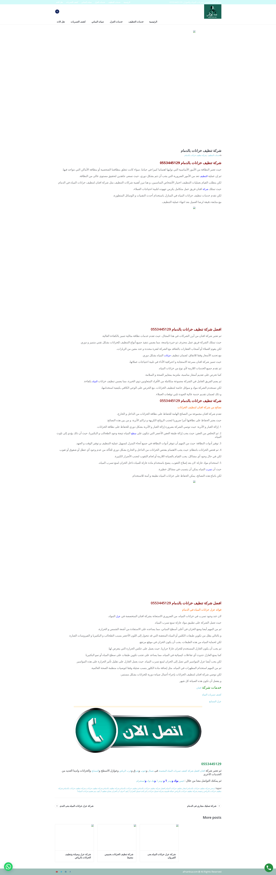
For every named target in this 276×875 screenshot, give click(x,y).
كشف (184, 770)
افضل (196, 770)
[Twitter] (61, 871)
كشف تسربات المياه (211, 694)
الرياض (122, 770)
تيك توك (150, 780)
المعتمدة (163, 770)
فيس (181, 780)
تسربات (177, 770)
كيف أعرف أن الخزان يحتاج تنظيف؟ (114, 791)
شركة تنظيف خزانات (94, 788)
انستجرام (140, 780)
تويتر (170, 780)
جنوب (143, 770)
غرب (129, 770)
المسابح (95, 770)
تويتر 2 (159, 780)
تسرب (209, 469)
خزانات (167, 355)
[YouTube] (56, 871)
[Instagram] (65, 871)
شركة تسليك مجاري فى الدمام (201, 805)
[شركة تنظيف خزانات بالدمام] (137, 87)
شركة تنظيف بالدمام (111, 788)
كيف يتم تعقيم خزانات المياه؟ (88, 791)
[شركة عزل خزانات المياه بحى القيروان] (159, 837)
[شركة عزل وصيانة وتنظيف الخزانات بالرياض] (74, 837)
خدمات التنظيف (214, 155)
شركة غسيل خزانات (155, 791)
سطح (133, 433)
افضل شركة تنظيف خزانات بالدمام (151, 788)
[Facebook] (70, 871)
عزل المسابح (215, 701)
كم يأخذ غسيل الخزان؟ (138, 791)
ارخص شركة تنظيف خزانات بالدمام (201, 788)
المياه (94, 381)
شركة (205, 189)
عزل (118, 616)
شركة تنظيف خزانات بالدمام (195, 155)
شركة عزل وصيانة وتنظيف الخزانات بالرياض (78, 856)
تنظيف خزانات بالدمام (128, 788)
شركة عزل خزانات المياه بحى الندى (76, 805)
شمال (151, 770)
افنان (198, 687)
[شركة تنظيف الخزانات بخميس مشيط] (116, 837)
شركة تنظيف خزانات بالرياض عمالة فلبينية (180, 791)
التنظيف (204, 176)
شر (137, 770)
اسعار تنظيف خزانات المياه (176, 788)
